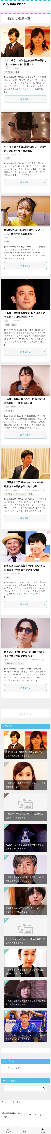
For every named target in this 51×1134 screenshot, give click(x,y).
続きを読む (25, 99)
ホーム (42, 1132)
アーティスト (21, 494)
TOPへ (25, 1132)
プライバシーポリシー (37, 1115)
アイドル (9, 72)
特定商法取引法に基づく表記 (12, 1115)
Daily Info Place (13, 4)
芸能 (7, 241)
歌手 (7, 158)
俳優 (17, 72)
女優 (14, 325)
